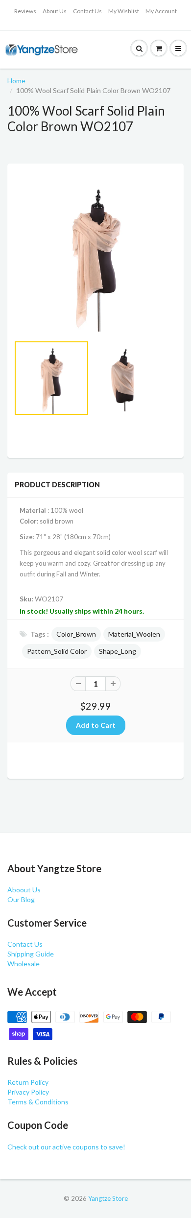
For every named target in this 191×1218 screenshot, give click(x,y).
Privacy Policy (28, 1092)
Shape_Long (117, 651)
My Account (161, 11)
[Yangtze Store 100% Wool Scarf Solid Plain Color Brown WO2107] (95, 254)
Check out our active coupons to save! (66, 1147)
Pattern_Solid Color (57, 651)
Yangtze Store (108, 1198)
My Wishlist (123, 11)
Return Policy (27, 1082)
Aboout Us (24, 889)
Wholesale (23, 963)
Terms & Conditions (38, 1102)
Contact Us (87, 11)
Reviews (25, 11)
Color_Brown (76, 634)
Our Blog (21, 899)
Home (16, 80)
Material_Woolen (134, 634)
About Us (55, 11)
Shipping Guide (30, 954)
